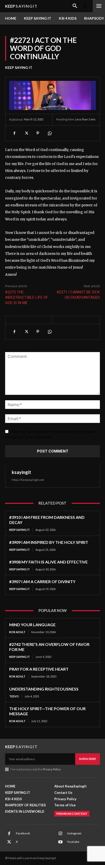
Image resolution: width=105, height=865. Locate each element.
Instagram (74, 833)
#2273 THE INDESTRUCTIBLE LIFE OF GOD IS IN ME (26, 297)
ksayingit (21, 472)
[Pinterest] (38, 133)
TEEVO (14, 696)
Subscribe (87, 759)
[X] (26, 133)
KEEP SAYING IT (18, 67)
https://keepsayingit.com (28, 479)
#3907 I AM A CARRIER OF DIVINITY (42, 581)
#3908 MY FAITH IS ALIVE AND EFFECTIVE (48, 561)
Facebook (23, 833)
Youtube (73, 842)
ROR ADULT (17, 632)
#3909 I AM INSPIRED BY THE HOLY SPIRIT (48, 542)
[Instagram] (60, 834)
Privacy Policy (51, 769)
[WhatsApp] (49, 133)
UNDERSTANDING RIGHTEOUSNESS (43, 688)
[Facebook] (14, 133)
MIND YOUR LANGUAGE (32, 624)
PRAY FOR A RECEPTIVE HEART (39, 669)
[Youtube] (60, 842)
